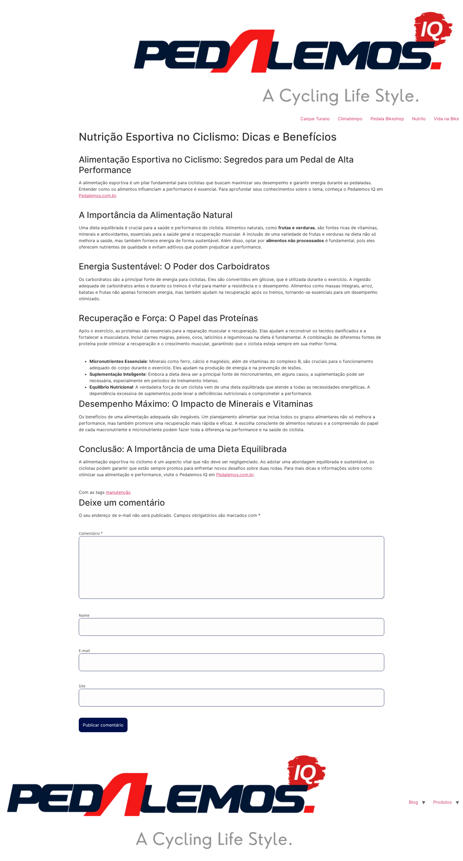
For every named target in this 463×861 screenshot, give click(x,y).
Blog (413, 802)
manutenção (118, 492)
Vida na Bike (446, 118)
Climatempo (350, 118)
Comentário (91, 533)
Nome (84, 615)
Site (82, 686)
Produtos (442, 802)
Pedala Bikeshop (387, 118)
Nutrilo (419, 118)
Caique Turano (315, 118)
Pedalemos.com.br (97, 195)
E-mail (84, 651)
